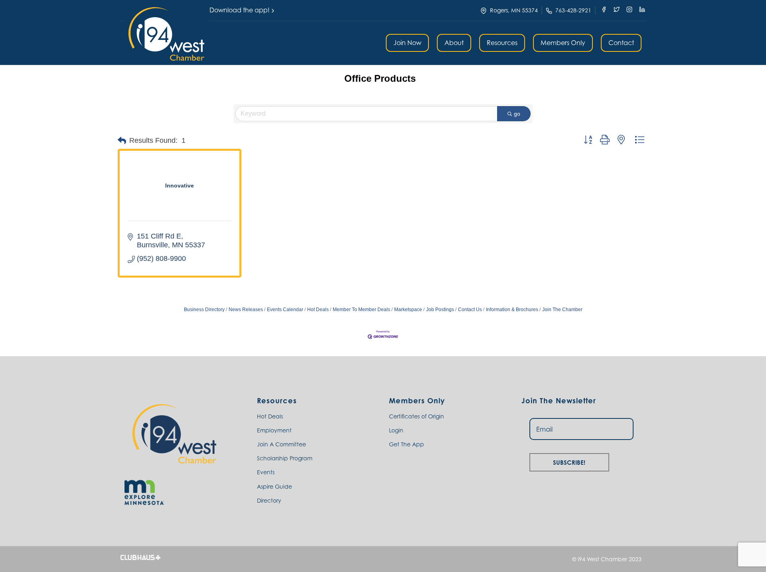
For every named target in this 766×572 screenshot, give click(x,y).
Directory (269, 500)
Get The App (406, 444)
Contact (621, 43)
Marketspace (408, 309)
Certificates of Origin (416, 416)
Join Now (407, 43)
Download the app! (239, 10)
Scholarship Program (284, 458)
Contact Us (470, 309)
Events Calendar (285, 309)
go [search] (517, 113)
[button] (166, 34)
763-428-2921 (573, 10)
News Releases (246, 309)
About (454, 43)
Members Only (563, 43)
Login (396, 430)
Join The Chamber (562, 309)
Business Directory (204, 309)
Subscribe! (569, 461)
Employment (274, 430)
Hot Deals (318, 309)
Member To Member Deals (361, 309)
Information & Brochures (512, 309)
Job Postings (440, 309)
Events (265, 472)
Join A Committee (281, 444)
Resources (502, 43)
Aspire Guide (274, 486)
